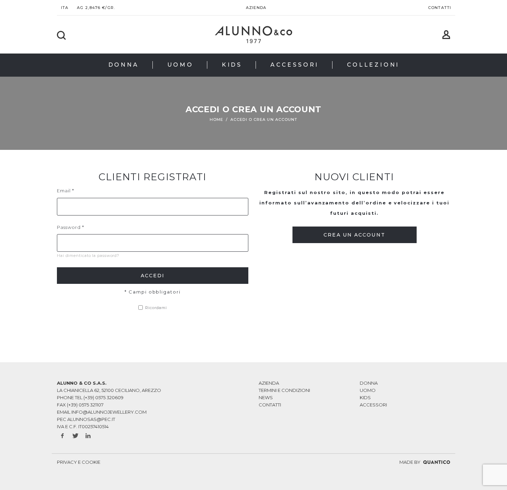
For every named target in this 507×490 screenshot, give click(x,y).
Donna (369, 383)
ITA (64, 7)
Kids (365, 397)
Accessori (373, 404)
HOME (216, 119)
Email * (65, 190)
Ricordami (156, 308)
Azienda (256, 7)
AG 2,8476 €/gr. (96, 7)
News (266, 397)
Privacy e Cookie (78, 462)
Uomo (368, 390)
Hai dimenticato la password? (88, 255)
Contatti (439, 7)
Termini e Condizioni (284, 390)
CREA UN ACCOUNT (354, 235)
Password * (70, 227)
